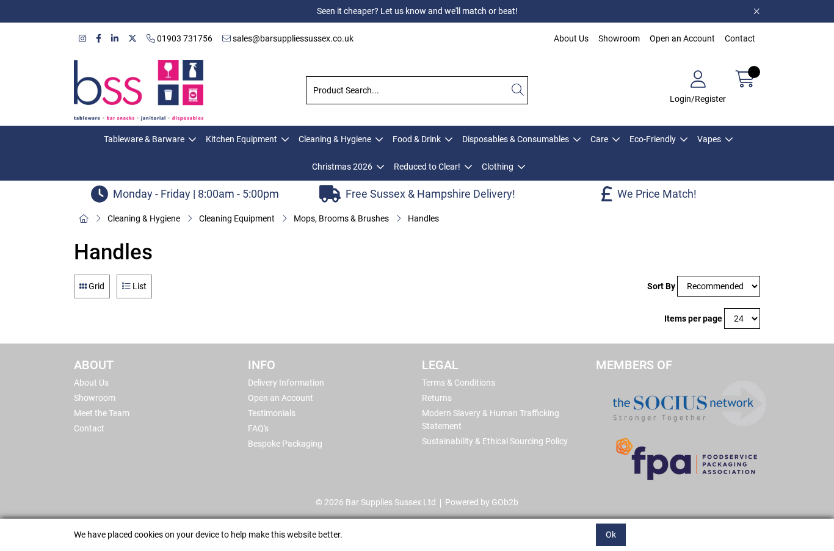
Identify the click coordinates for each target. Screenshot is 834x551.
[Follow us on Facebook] (98, 39)
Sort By (661, 286)
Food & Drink (417, 139)
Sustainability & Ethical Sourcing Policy (495, 441)
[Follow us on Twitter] (132, 39)
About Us (571, 38)
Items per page (693, 318)
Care (599, 139)
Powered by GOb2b (481, 502)
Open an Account (682, 38)
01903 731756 (183, 38)
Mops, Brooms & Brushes (341, 218)
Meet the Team (101, 413)
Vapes (709, 139)
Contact (740, 38)
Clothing (497, 166)
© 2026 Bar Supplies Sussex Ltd (376, 502)
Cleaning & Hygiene (335, 139)
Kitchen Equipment (241, 139)
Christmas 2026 (342, 166)
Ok (611, 534)
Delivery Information (286, 382)
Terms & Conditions (458, 382)
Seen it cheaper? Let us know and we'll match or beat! (417, 11)
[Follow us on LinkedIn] (114, 39)
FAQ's (258, 428)
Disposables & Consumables (515, 139)
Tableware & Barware (144, 139)
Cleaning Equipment (237, 218)
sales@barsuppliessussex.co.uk (292, 38)
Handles (423, 218)
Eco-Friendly (652, 139)
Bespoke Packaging (285, 443)
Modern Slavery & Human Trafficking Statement (490, 419)
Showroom (619, 38)
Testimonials (272, 413)
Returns (437, 398)
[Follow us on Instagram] (82, 39)
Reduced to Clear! (427, 166)
